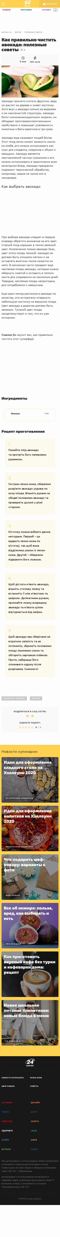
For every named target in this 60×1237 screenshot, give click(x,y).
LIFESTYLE (7, 1121)
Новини (6, 10)
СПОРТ (5, 1140)
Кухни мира (36, 1078)
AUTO (34, 1112)
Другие (18, 32)
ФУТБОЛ (6, 1149)
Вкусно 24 (7, 32)
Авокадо (15, 413)
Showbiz (46, 10)
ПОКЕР (34, 1149)
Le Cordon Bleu (15, 1041)
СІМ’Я (34, 1140)
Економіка (26, 10)
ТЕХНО (5, 1112)
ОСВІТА (35, 1121)
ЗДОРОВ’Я (7, 1131)
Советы (34, 1086)
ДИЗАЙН (35, 1103)
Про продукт (13, 944)
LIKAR (34, 1131)
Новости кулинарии (13, 1078)
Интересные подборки (19, 798)
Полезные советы (33, 32)
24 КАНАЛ (7, 1103)
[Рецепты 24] (27, 4)
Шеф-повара (13, 895)
